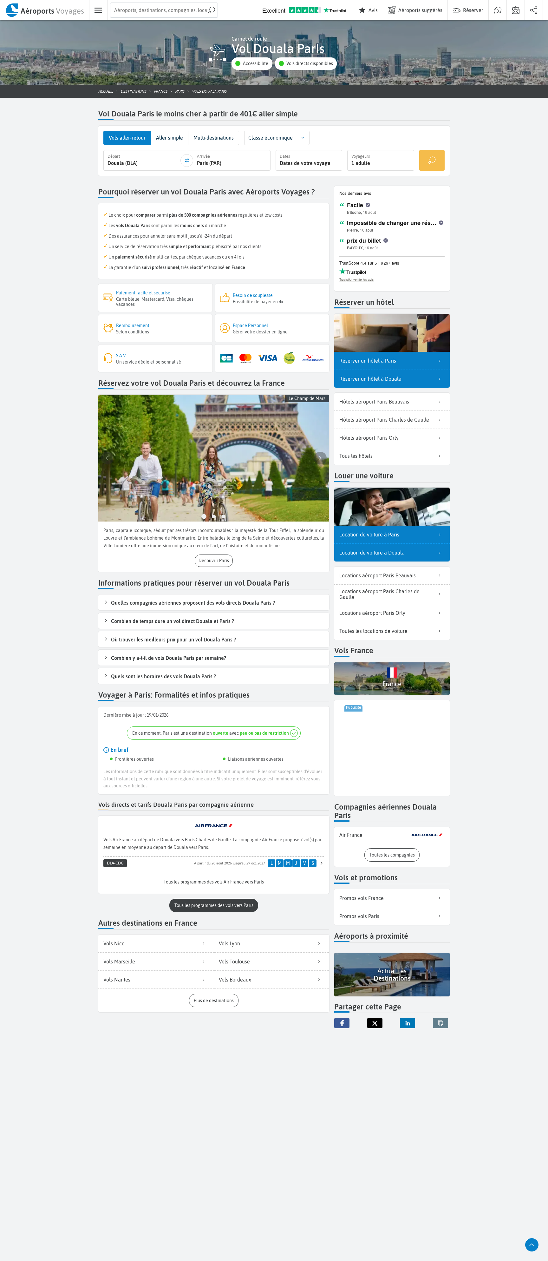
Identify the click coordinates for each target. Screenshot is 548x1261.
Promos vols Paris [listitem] (359, 916)
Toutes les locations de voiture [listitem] (373, 631)
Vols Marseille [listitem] (119, 961)
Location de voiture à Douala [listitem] (372, 552)
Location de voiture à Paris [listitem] (369, 534)
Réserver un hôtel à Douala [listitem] (370, 379)
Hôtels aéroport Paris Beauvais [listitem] (374, 401)
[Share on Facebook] (341, 1023)
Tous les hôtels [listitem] (356, 456)
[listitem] (392, 835)
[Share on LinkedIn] (407, 1023)
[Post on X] (374, 1023)
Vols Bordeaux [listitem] (235, 979)
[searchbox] (164, 10)
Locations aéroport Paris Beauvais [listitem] (377, 575)
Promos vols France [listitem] (361, 898)
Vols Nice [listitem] (114, 943)
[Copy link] (440, 1023)
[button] (252, 63)
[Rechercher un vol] (432, 160)
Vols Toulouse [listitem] (234, 961)
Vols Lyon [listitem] (229, 943)
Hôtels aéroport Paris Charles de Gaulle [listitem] (384, 420)
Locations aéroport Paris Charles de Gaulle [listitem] (379, 594)
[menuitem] (44, 10)
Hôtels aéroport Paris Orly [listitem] (369, 438)
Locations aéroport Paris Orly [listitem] (372, 613)
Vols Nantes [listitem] (116, 979)
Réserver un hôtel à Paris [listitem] (367, 361)
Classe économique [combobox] (270, 138)
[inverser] (186, 160)
